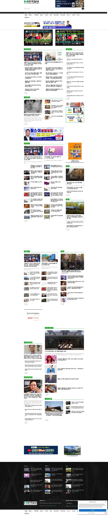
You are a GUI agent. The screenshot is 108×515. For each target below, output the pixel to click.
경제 (67, 199)
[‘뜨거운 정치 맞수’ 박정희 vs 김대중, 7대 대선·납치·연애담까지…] (47, 112)
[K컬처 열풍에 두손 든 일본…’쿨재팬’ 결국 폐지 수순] (47, 167)
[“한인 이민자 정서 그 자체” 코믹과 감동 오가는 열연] (47, 102)
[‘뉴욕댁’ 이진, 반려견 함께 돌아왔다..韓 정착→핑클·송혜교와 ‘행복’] (63, 289)
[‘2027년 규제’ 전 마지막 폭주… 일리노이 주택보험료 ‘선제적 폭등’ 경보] (75, 208)
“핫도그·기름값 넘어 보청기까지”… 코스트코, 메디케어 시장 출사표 (54, 85)
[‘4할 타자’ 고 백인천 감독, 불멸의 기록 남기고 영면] (68, 403)
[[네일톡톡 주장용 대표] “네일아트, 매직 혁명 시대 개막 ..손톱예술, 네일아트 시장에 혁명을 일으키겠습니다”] (33, 386)
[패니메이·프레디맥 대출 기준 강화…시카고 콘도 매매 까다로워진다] (26, 273)
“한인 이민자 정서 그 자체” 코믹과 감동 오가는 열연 (57, 101)
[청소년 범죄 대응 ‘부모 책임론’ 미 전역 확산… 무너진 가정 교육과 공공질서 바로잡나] (47, 194)
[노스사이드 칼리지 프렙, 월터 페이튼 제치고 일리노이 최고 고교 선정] (26, 278)
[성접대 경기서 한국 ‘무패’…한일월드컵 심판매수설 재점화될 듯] (68, 412)
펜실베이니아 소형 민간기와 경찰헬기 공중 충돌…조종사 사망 (36, 166)
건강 (67, 166)
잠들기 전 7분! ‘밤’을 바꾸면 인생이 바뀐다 (68, 379)
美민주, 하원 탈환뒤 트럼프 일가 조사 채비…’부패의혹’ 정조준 (37, 177)
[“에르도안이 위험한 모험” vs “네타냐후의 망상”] (47, 212)
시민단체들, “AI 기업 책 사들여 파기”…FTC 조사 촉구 (52, 157)
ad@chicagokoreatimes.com (74, 506)
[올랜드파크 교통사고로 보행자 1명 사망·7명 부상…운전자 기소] (26, 283)
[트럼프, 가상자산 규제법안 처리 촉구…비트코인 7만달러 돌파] (27, 206)
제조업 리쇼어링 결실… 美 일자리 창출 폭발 (33, 81)
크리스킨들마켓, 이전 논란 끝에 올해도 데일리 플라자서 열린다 (52, 273)
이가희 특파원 (28, 342)
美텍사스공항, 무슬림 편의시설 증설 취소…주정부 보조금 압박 (36, 172)
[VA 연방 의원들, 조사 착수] (27, 183)
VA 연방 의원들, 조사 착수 (36, 181)
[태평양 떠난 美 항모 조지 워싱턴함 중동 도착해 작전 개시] (27, 217)
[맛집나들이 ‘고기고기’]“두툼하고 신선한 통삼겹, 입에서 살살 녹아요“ (57, 106)
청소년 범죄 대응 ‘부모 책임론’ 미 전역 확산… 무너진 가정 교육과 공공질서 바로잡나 (54, 69)
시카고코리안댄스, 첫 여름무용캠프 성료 (55, 351)
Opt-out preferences (91, 512)
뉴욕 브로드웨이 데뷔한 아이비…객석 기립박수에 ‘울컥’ (75, 282)
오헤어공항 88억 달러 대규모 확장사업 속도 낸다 (75, 95)
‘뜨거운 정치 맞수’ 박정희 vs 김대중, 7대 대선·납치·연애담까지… (57, 112)
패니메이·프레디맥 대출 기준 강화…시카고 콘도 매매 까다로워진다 (35, 273)
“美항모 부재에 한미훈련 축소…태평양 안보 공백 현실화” (54, 90)
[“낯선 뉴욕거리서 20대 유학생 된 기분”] (63, 294)
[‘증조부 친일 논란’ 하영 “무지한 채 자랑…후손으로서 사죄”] (63, 300)
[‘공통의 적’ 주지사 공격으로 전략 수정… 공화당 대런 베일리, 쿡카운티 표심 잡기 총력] (33, 56)
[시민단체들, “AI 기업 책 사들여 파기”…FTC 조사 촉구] (53, 150)
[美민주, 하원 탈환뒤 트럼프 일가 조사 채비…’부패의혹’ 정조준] (27, 178)
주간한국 (27, 97)
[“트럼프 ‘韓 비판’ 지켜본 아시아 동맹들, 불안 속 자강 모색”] (47, 172)
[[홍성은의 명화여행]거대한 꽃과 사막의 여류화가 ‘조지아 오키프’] (33, 106)
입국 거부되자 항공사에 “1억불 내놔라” (36, 188)
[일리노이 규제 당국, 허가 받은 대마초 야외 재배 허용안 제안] (44, 300)
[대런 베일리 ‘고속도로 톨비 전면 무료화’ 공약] (50, 258)
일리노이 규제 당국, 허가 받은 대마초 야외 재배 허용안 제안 (52, 300)
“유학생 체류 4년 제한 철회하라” (57, 216)
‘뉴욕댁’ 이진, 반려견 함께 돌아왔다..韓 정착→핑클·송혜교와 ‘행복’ (75, 287)
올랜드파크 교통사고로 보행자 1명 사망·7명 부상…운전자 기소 (35, 283)
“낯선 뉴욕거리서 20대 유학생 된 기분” (75, 293)
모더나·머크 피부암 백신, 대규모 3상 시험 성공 (75, 192)
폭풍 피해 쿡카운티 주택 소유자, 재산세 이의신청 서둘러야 (52, 295)
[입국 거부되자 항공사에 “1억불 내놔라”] (27, 189)
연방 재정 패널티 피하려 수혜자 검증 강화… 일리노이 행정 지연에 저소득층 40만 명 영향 (33, 69)
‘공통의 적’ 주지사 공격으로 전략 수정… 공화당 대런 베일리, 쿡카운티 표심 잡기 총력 (33, 63)
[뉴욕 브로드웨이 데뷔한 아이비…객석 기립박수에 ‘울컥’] (63, 283)
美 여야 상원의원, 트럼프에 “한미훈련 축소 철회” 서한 (54, 81)
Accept (92, 510)
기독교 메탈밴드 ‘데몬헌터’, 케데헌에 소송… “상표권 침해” (57, 177)
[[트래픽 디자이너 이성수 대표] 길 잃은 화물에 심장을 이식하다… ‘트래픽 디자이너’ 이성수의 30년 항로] (33, 349)
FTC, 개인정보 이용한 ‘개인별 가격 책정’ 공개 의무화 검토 (37, 200)
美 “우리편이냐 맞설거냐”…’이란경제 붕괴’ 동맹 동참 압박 (54, 73)
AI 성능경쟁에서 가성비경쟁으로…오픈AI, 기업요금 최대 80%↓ (75, 226)
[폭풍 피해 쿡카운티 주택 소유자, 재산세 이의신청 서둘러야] (44, 295)
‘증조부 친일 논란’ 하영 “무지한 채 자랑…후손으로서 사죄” (75, 299)
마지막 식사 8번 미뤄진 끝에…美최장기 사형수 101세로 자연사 (33, 73)
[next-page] (26, 93)
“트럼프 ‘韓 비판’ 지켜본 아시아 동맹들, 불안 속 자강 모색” (57, 172)
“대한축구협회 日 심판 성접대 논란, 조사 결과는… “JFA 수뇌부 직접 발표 (54, 415)
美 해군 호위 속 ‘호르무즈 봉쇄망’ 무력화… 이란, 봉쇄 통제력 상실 (54, 77)
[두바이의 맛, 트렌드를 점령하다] (47, 117)
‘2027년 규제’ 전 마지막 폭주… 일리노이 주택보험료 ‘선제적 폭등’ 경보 (75, 217)
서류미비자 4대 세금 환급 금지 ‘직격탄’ (56, 188)
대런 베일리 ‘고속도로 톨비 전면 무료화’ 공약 (74, 59)
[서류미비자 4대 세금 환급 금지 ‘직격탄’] (54, 56)
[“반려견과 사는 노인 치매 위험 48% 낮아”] (75, 175)
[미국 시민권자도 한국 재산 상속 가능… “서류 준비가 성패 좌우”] (51, 369)
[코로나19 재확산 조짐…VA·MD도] (47, 183)
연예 (62, 251)
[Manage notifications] (106, 513)
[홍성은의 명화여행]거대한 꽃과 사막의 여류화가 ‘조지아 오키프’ (32, 115)
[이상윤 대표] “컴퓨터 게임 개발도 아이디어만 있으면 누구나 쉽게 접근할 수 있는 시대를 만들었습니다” (33, 414)
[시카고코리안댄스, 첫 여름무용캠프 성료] (64, 340)
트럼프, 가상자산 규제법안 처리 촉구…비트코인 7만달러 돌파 (36, 205)
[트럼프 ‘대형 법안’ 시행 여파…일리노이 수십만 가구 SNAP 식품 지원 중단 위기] (51, 388)
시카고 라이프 (49, 328)
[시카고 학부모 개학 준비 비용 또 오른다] (26, 300)
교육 (24, 112)
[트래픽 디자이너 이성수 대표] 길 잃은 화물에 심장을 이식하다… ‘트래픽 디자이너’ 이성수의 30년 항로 (33, 357)
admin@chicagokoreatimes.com (50, 505)
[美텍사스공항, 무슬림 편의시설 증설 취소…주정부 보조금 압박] (27, 172)
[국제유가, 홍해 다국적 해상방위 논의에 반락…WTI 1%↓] (68, 486)
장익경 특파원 (28, 377)
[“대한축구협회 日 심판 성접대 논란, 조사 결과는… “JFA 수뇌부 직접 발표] (54, 407)
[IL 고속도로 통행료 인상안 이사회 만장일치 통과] (26, 295)
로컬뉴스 (27, 251)
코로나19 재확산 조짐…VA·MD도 (56, 182)
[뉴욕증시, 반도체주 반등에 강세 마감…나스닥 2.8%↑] (68, 476)
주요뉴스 (27, 143)
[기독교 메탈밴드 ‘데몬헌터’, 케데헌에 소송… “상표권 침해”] (47, 178)
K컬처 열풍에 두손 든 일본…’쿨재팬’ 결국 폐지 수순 (57, 166)
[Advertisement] (54, 241)
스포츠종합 (48, 399)
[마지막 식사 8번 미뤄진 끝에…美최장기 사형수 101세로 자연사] (47, 206)
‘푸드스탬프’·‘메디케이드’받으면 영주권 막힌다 (33, 85)
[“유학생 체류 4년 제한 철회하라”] (47, 217)
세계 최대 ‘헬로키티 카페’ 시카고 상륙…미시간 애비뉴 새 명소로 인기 (70, 359)
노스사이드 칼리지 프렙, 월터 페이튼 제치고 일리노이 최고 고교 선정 (35, 278)
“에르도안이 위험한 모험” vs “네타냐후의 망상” (56, 211)
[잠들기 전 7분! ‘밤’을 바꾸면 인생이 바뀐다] (51, 379)
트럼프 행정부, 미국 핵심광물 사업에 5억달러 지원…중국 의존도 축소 (57, 200)
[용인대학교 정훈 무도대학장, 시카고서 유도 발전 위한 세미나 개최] (68, 407)
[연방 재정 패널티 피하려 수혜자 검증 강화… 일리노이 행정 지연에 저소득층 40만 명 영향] (27, 194)
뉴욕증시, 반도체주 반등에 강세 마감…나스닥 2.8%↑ (75, 222)
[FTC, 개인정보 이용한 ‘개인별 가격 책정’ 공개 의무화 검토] (27, 201)
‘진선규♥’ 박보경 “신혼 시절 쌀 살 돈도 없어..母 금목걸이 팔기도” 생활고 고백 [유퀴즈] (75, 277)
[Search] (83, 9)
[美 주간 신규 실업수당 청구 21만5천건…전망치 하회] (68, 491)
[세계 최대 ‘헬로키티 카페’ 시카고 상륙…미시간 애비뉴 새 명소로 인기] (51, 359)
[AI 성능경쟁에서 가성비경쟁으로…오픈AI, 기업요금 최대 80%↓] (68, 481)
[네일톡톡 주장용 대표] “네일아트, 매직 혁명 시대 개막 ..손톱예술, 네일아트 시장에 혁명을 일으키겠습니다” (33, 396)
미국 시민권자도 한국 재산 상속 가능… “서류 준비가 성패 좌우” (70, 369)
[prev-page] (24, 93)
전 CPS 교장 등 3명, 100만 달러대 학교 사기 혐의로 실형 (52, 278)
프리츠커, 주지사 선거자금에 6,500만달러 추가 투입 (32, 90)
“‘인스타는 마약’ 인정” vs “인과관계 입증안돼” (33, 77)
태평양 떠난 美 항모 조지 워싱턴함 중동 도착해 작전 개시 (37, 216)
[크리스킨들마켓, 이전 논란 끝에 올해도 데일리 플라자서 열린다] (44, 273)
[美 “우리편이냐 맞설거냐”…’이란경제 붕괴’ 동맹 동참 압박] (27, 212)
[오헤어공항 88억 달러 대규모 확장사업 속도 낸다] (44, 283)
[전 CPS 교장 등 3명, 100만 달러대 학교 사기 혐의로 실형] (44, 278)
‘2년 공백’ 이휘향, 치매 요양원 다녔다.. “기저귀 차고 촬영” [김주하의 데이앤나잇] (72, 271)
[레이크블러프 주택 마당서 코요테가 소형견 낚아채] (26, 289)
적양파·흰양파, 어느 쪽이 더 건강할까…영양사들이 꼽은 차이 (74, 188)
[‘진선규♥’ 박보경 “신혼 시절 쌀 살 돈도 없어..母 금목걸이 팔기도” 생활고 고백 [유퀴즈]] (63, 277)
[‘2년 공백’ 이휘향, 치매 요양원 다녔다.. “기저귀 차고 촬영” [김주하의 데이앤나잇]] (72, 262)
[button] (105, 501)
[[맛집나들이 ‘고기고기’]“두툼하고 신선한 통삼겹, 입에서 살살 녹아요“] (47, 107)
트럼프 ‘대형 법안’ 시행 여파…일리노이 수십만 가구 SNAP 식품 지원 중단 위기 (70, 388)
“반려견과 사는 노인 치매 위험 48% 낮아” (74, 183)
